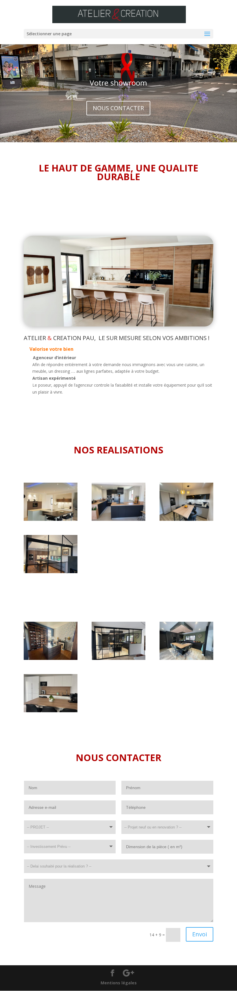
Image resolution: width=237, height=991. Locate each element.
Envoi (199, 934)
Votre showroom (118, 82)
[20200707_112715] (118, 519)
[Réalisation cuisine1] (50, 519)
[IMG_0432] (186, 519)
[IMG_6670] (50, 658)
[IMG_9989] (50, 571)
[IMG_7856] (50, 710)
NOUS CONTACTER (118, 108)
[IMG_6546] (186, 658)
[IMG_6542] (118, 658)
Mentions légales (119, 983)
